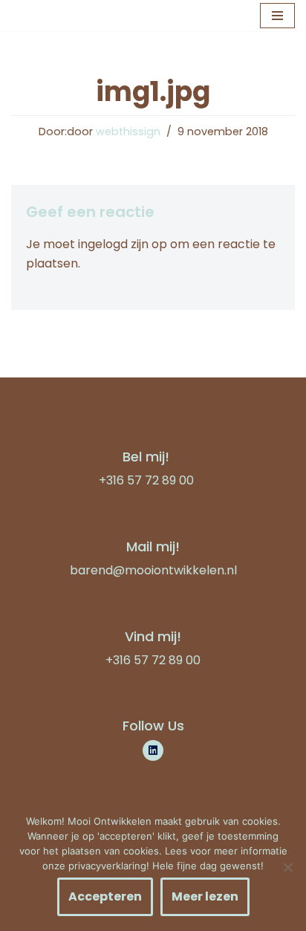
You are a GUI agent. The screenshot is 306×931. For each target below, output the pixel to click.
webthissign (128, 131)
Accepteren (105, 896)
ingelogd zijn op (122, 244)
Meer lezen (205, 896)
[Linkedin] (153, 750)
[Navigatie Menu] (277, 15)
